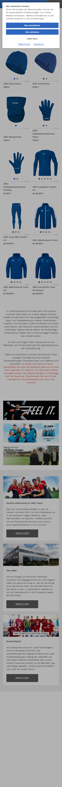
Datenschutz (24, 44)
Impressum (38, 44)
